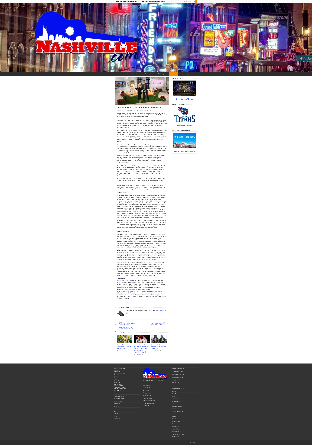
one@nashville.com (161, 310)
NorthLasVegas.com (178, 374)
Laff (138, 291)
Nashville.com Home (120, 368)
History (162, 74)
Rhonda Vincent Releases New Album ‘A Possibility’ (124, 346)
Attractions (144, 74)
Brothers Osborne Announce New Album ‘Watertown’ (159, 346)
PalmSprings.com (177, 377)
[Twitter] (184, 2)
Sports (188, 74)
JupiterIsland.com (177, 371)
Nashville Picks (118, 385)
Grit (128, 291)
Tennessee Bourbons (120, 387)
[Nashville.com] (156, 37)
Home (122, 74)
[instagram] (186, 2)
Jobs (167, 74)
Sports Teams (118, 384)
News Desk (121, 110)
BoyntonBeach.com (178, 368)
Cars (173, 396)
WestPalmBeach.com (178, 383)
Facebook (138, 187)
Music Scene (173, 74)
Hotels (115, 416)
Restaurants (182, 74)
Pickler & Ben (126, 293)
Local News (117, 419)
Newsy (124, 287)
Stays (174, 391)
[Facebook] (182, 2)
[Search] (196, 1)
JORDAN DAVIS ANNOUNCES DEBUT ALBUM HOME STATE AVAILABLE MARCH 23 (158, 324)
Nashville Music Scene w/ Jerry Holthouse (149, 110)
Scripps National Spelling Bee (155, 295)
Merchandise (146, 385)
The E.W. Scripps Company (124, 280)
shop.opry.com (121, 210)
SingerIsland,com (177, 380)
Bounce (124, 291)
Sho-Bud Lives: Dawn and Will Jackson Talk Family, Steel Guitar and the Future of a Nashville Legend (141, 348)
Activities (152, 74)
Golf (157, 74)
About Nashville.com (120, 389)
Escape (132, 291)
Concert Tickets (136, 74)
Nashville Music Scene (149, 388)
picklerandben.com (152, 189)
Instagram (151, 187)
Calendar (128, 74)
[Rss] (181, 2)
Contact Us (117, 390)
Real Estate (146, 390)
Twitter (143, 187)
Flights (174, 394)
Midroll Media (124, 289)
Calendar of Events (119, 373)
